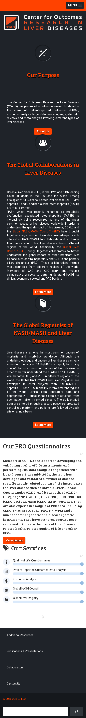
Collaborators (15, 667)
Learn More (43, 292)
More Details (14, 540)
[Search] (76, 711)
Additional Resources (20, 635)
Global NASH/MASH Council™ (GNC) (36, 231)
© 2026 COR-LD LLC (14, 698)
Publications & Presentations (25, 651)
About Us (43, 131)
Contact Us (13, 683)
